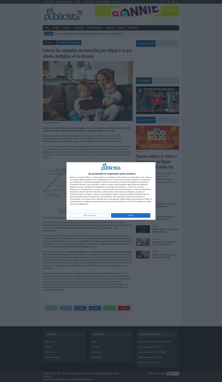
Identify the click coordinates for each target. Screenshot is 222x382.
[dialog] (111, 191)
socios (91, 177)
